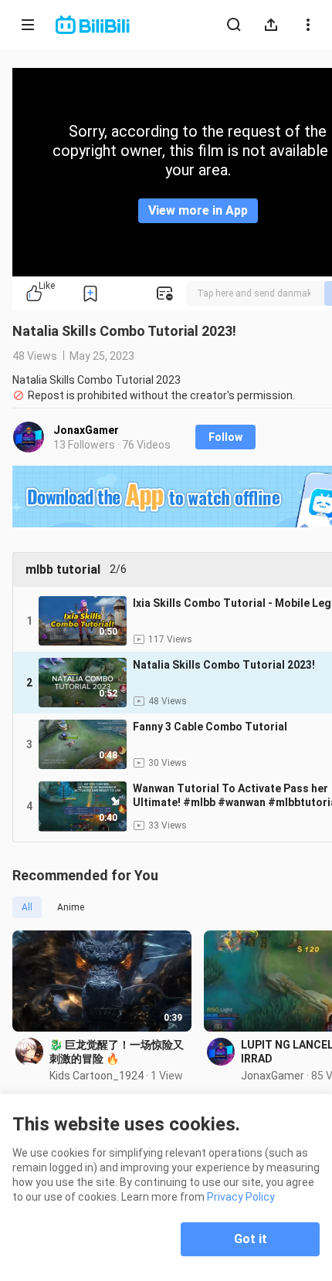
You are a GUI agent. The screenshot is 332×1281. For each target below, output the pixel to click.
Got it (250, 1239)
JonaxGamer (86, 430)
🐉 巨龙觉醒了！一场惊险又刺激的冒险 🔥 (116, 1052)
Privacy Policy (241, 1197)
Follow (225, 437)
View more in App (198, 210)
